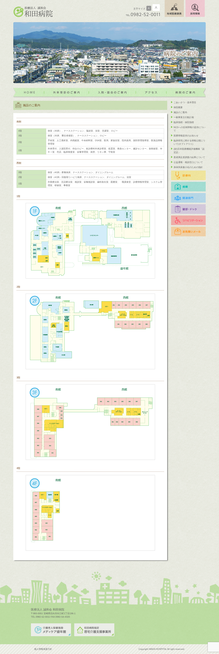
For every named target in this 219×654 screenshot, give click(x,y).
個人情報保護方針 (43, 649)
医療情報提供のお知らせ (186, 135)
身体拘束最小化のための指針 (188, 167)
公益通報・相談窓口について (188, 162)
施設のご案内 (180, 112)
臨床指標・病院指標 (184, 122)
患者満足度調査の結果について (189, 157)
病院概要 (178, 107)
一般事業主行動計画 (184, 117)
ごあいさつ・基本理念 (185, 102)
